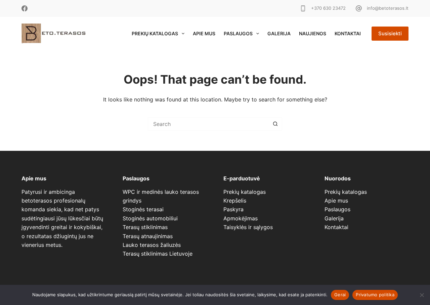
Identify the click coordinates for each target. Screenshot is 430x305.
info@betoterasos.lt (387, 8)
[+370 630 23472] (303, 8)
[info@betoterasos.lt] (359, 8)
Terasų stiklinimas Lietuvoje (157, 253)
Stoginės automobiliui (150, 218)
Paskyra (233, 209)
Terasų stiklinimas (145, 227)
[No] (421, 295)
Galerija (279, 33)
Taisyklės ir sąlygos (248, 227)
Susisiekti (390, 33)
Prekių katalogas (155, 33)
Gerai (340, 294)
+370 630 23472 (328, 8)
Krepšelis (234, 200)
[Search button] (275, 124)
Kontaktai (348, 33)
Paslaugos (238, 33)
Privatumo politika (375, 294)
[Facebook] (25, 8)
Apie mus (204, 33)
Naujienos (312, 33)
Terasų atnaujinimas (148, 236)
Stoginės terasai (143, 209)
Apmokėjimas (240, 218)
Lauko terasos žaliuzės (152, 245)
